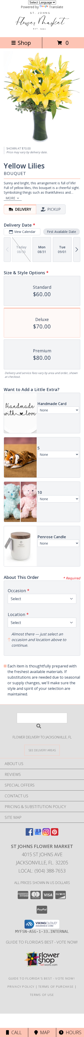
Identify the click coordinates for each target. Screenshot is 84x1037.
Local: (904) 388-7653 (42, 871)
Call (15, 1032)
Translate (56, 7)
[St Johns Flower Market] (42, 30)
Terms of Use (42, 995)
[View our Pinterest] (54, 834)
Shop (24, 42)
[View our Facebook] (29, 834)
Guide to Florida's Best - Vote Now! (42, 942)
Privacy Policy (20, 986)
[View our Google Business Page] (38, 834)
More (10, 198)
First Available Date (61, 231)
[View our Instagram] (46, 834)
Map (44, 1032)
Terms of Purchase (56, 986)
